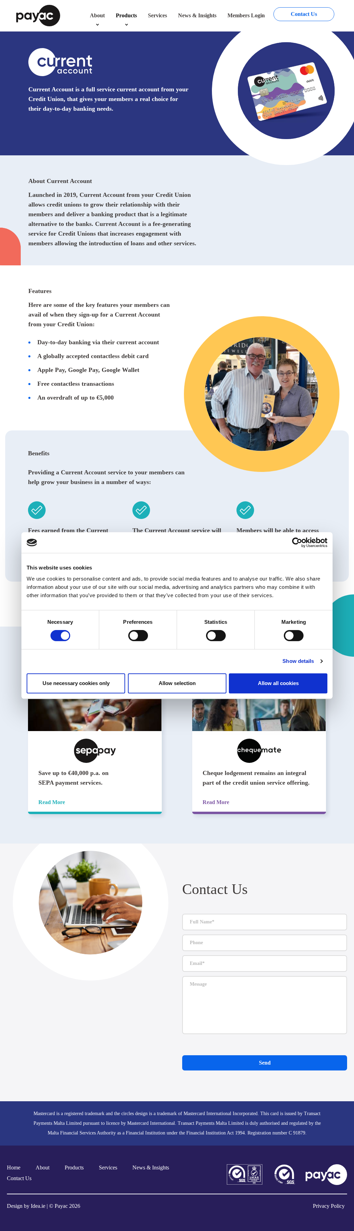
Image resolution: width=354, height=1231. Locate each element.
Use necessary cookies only (76, 683)
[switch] (138, 635)
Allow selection (177, 683)
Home (13, 1167)
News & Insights (197, 15)
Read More (51, 802)
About (97, 15)
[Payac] (38, 15)
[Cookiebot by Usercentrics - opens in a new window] (297, 542)
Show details (298, 661)
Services (157, 15)
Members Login (246, 15)
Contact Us (304, 14)
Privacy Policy (329, 1206)
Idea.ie (38, 1206)
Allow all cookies (278, 683)
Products (126, 15)
